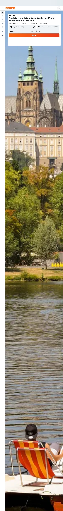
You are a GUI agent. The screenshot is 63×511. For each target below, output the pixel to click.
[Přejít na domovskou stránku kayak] (10, 8)
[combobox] (34, 23)
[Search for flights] (3, 12)
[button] (2, 8)
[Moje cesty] (3, 31)
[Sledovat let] (3, 26)
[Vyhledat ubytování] (3, 16)
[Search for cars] (3, 19)
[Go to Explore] (3, 23)
